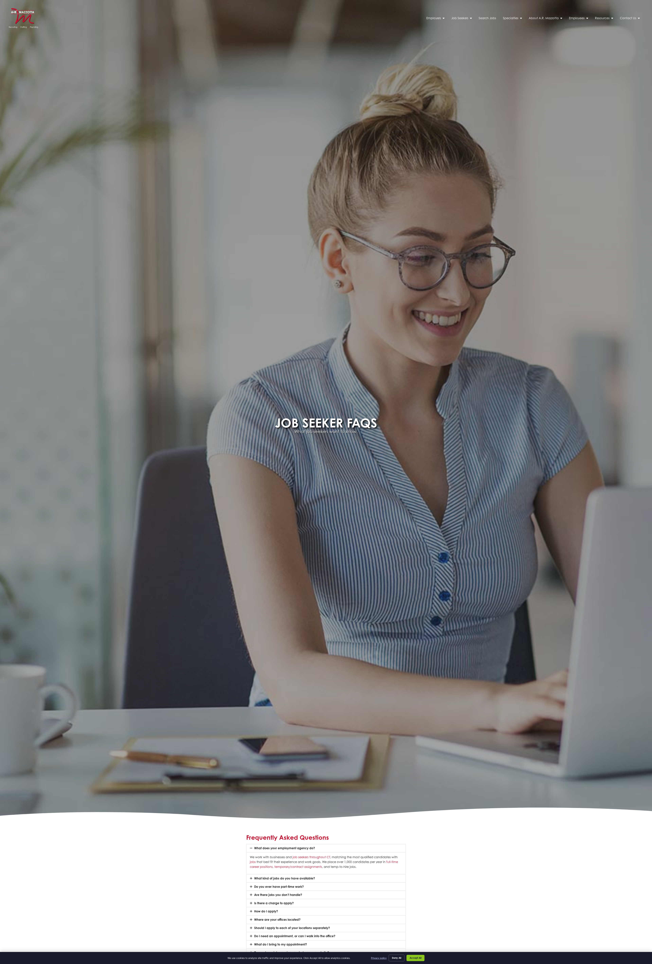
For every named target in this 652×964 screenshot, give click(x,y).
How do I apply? (266, 911)
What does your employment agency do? (284, 848)
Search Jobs (489, 19)
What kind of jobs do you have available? (284, 878)
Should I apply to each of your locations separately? (292, 928)
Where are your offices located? (277, 919)
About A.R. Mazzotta (547, 19)
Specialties (514, 19)
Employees (580, 19)
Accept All (415, 957)
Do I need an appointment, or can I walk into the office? (294, 936)
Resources (606, 19)
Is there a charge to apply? (274, 903)
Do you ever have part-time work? (279, 886)
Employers (437, 19)
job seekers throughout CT (311, 857)
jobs (253, 862)
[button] (326, 848)
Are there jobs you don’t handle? (278, 895)
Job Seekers (463, 19)
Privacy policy (379, 958)
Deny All (396, 957)
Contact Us (631, 19)
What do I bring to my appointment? (280, 944)
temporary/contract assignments (298, 867)
